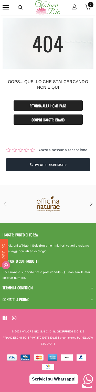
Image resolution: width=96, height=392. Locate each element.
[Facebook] (5, 318)
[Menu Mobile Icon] (6, 7)
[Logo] (47, 6)
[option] (48, 203)
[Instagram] (14, 318)
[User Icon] (74, 7)
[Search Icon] (20, 7)
